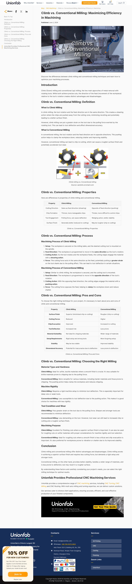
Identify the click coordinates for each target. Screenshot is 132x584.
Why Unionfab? (29, 3)
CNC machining (83, 483)
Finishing (96, 555)
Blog (42, 8)
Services (39, 3)
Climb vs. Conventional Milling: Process (17, 31)
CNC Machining (51, 8)
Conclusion (7, 43)
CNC (94, 546)
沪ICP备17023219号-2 (56, 581)
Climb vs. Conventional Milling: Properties (14, 27)
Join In (18, 574)
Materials (59, 3)
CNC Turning (110, 483)
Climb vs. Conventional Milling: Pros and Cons (17, 35)
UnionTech (96, 567)
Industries (49, 3)
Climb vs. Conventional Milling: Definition (14, 23)
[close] (30, 549)
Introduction (8, 19)
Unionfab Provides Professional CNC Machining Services (17, 47)
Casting (95, 550)
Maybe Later (18, 579)
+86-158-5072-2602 (68, 544)
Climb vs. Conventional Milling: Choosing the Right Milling (14, 39)
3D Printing (96, 541)
